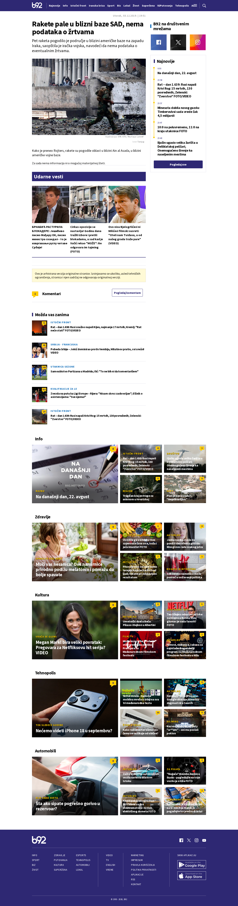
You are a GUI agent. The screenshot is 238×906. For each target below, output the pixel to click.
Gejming (172, 721)
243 (44, 367)
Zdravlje (59, 855)
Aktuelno (174, 535)
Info (34, 855)
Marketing (137, 855)
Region (128, 491)
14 (44, 411)
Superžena (60, 869)
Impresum (137, 860)
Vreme (110, 869)
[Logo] (37, 5)
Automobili (83, 865)
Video (109, 855)
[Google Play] (191, 865)
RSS (133, 879)
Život (35, 869)
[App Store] (191, 876)
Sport (36, 860)
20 (158, 712)
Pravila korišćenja (143, 865)
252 (44, 389)
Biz (34, 865)
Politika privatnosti (143, 869)
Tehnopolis (83, 860)
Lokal (79, 869)
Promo (128, 691)
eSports (81, 855)
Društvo (173, 453)
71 (44, 323)
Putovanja (60, 860)
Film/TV (128, 636)
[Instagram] (198, 42)
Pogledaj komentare (127, 293)
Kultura (59, 865)
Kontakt (136, 884)
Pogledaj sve (178, 164)
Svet (170, 491)
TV (107, 860)
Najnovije (54, 5)
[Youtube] (204, 840)
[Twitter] (178, 42)
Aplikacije (137, 874)
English (110, 865)
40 (44, 345)
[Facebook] (159, 42)
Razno (40, 491)
